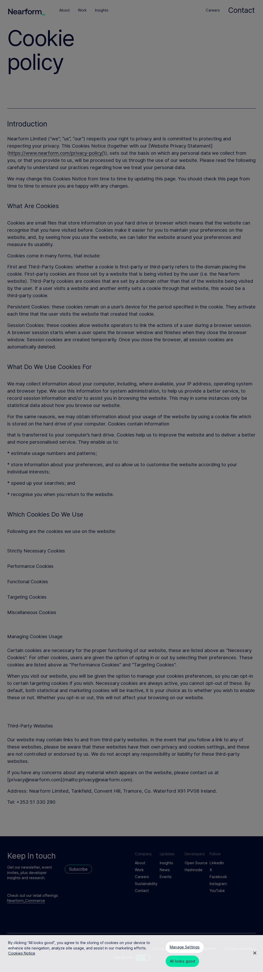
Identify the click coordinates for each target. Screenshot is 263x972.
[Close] (254, 953)
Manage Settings (185, 947)
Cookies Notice (21, 953)
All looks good (182, 961)
